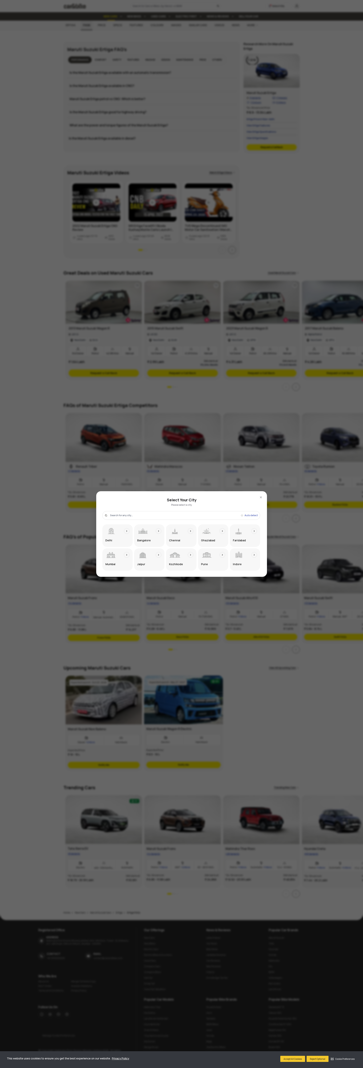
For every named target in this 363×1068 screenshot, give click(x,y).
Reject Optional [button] (317, 1059)
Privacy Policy (120, 1058)
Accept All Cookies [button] (293, 1059)
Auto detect (251, 515)
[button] (342, 1059)
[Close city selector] (261, 497)
